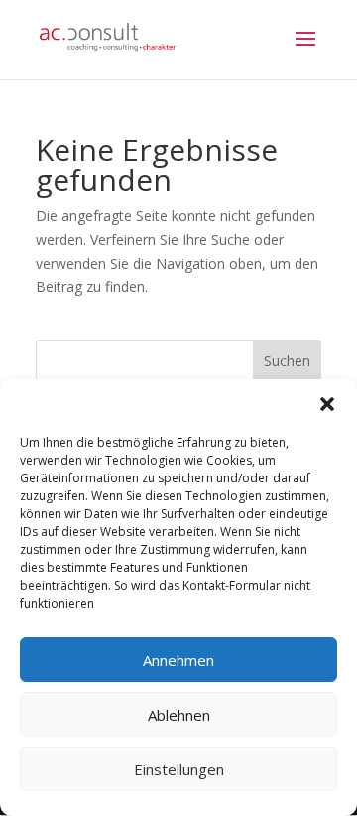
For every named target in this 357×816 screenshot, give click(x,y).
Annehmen (178, 660)
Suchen (287, 360)
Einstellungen (179, 769)
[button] (327, 404)
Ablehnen (179, 715)
